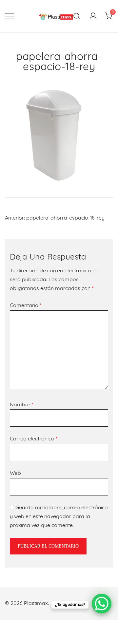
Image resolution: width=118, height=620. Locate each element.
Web (15, 473)
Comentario (25, 305)
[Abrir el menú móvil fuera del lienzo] (9, 16)
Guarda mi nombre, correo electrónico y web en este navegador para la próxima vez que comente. (59, 516)
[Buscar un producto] (77, 16)
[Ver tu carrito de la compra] (109, 16)
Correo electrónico (33, 439)
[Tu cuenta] (93, 16)
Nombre (21, 405)
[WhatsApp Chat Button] (101, 603)
